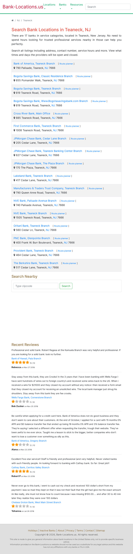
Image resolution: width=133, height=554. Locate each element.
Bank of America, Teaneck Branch (34, 63)
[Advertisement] (66, 317)
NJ (18, 20)
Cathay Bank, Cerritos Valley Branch (30, 467)
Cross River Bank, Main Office (32, 113)
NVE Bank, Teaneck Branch (30, 213)
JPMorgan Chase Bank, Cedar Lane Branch (40, 138)
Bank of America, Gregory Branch (29, 440)
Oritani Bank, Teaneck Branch (31, 225)
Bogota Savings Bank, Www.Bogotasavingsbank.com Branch (51, 101)
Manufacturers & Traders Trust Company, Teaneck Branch (49, 188)
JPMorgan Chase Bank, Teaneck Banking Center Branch (48, 151)
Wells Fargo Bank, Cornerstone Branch (32, 397)
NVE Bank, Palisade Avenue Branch (35, 200)
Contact (89, 530)
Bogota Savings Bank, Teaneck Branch (37, 88)
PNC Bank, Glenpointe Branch (32, 238)
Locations (49, 4)
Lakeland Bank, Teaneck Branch (33, 175)
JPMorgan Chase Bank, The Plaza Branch (39, 163)
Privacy (70, 530)
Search (66, 286)
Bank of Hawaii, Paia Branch (26, 358)
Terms (79, 530)
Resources (76, 4)
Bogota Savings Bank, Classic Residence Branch (43, 76)
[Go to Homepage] (13, 20)
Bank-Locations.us (20, 7)
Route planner (66, 64)
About (61, 530)
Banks (62, 4)
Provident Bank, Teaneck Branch (33, 250)
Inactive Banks (47, 530)
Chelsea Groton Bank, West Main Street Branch (36, 502)
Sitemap (100, 530)
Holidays (33, 530)
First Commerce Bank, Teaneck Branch (37, 125)
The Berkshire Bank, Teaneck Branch (36, 263)
